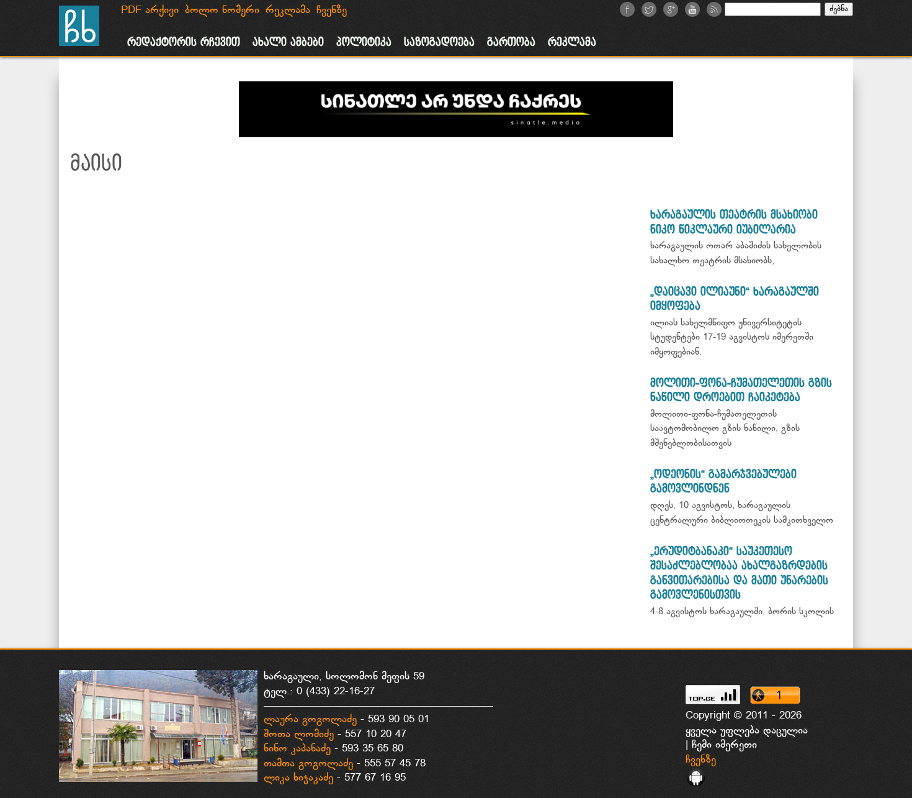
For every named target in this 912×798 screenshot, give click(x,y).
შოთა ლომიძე (299, 734)
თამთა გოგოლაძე (308, 764)
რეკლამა (572, 42)
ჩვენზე (701, 760)
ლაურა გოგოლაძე (310, 720)
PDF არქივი (150, 10)
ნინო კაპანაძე (297, 749)
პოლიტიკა (363, 42)
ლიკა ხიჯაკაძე (298, 778)
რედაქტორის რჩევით (183, 42)
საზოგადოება (439, 42)
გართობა (511, 42)
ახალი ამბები (288, 42)
